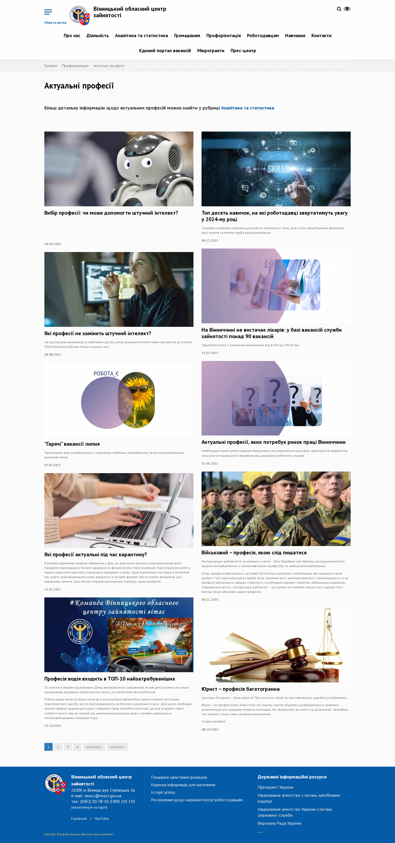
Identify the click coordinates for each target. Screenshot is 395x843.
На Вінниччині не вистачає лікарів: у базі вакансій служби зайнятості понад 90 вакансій (272, 333)
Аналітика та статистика (141, 35)
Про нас (72, 35)
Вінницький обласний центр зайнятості (130, 12)
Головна (50, 65)
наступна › (94, 747)
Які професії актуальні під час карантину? (95, 554)
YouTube (102, 818)
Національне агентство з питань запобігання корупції (299, 798)
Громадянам (187, 35)
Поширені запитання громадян (179, 777)
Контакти (321, 35)
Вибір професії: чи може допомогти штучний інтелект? (111, 213)
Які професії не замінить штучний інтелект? (97, 333)
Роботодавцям (263, 35)
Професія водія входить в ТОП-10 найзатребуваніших (109, 678)
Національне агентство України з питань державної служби (295, 812)
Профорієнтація (223, 35)
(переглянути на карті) (89, 807)
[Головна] (81, 15)
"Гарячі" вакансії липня (72, 444)
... (260, 829)
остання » (117, 747)
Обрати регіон (55, 22)
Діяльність (98, 35)
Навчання (295, 35)
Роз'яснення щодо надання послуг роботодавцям (197, 799)
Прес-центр (243, 50)
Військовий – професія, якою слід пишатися (254, 552)
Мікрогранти (210, 50)
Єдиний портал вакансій (165, 50)
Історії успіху (163, 792)
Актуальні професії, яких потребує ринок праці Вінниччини (274, 442)
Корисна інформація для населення (183, 784)
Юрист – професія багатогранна (241, 689)
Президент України (275, 787)
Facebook (79, 818)
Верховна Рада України (279, 823)
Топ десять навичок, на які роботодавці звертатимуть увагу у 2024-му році (275, 216)
